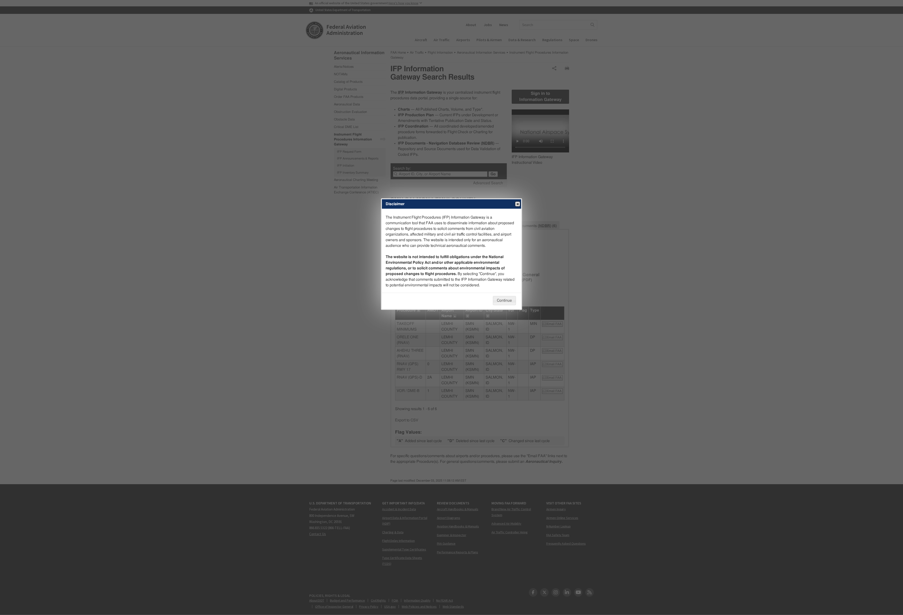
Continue (504, 300)
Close (517, 204)
